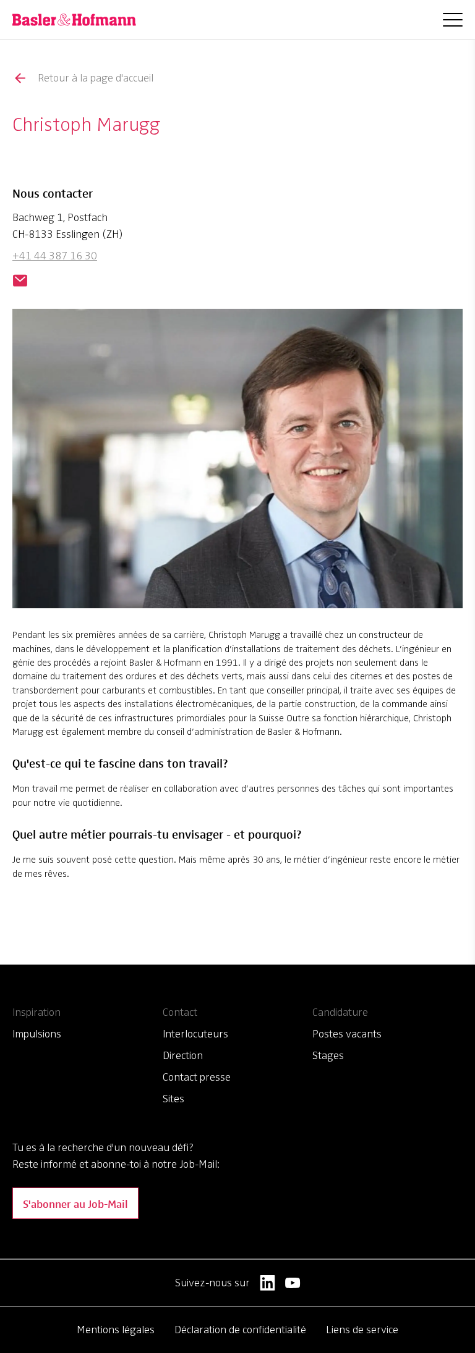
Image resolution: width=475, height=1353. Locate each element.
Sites (173, 1098)
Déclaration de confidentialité (240, 1329)
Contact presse (197, 1077)
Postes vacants (347, 1034)
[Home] (74, 20)
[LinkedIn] (267, 1283)
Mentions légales (116, 1329)
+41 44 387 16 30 (54, 255)
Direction (183, 1055)
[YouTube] (293, 1283)
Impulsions (36, 1034)
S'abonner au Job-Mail (75, 1203)
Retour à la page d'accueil (95, 78)
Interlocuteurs (195, 1034)
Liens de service (362, 1329)
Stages (328, 1055)
